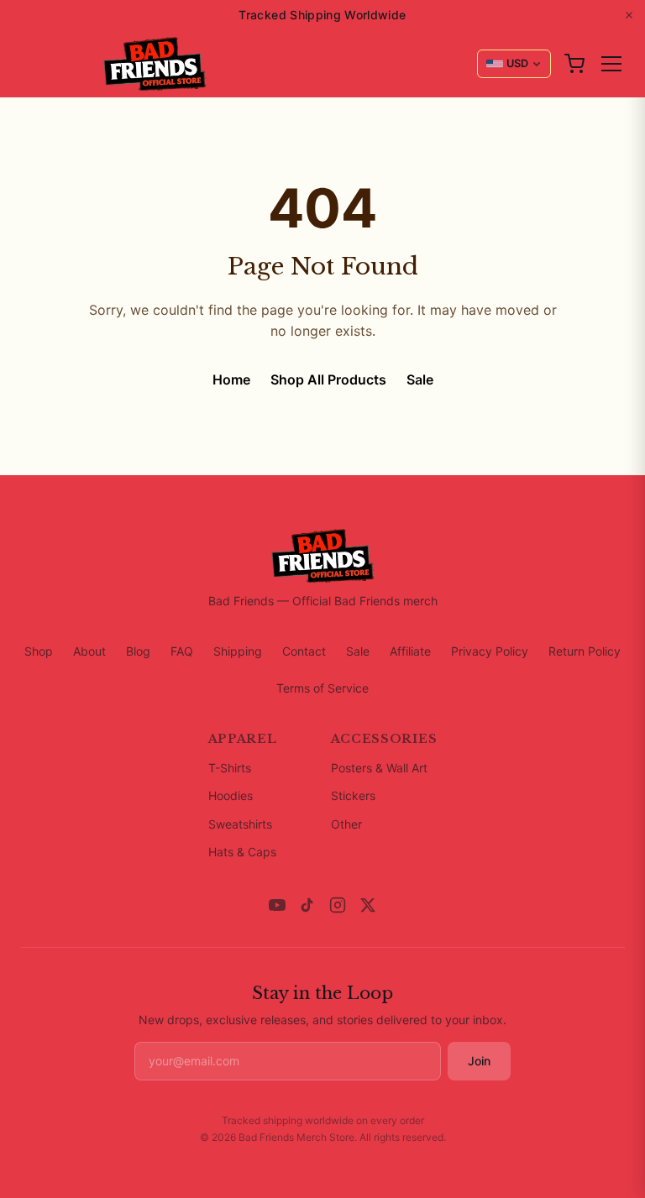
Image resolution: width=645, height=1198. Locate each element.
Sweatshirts (240, 824)
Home (231, 379)
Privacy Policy (489, 651)
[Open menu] (611, 64)
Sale (419, 379)
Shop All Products (328, 379)
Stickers (353, 795)
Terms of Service (322, 688)
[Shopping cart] (574, 63)
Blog (138, 651)
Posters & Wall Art (379, 768)
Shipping (237, 651)
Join (479, 1061)
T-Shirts (229, 768)
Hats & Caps (242, 852)
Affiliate (410, 651)
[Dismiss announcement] (629, 15)
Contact (304, 651)
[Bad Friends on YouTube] (277, 905)
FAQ (181, 651)
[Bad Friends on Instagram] (337, 905)
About (89, 651)
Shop (38, 651)
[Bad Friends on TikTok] (307, 905)
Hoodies (230, 795)
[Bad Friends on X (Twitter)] (367, 905)
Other (346, 824)
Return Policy (584, 651)
